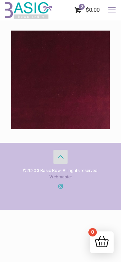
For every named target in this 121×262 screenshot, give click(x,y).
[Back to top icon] (60, 157)
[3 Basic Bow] (28, 10)
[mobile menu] (112, 10)
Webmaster (60, 176)
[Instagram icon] (60, 186)
